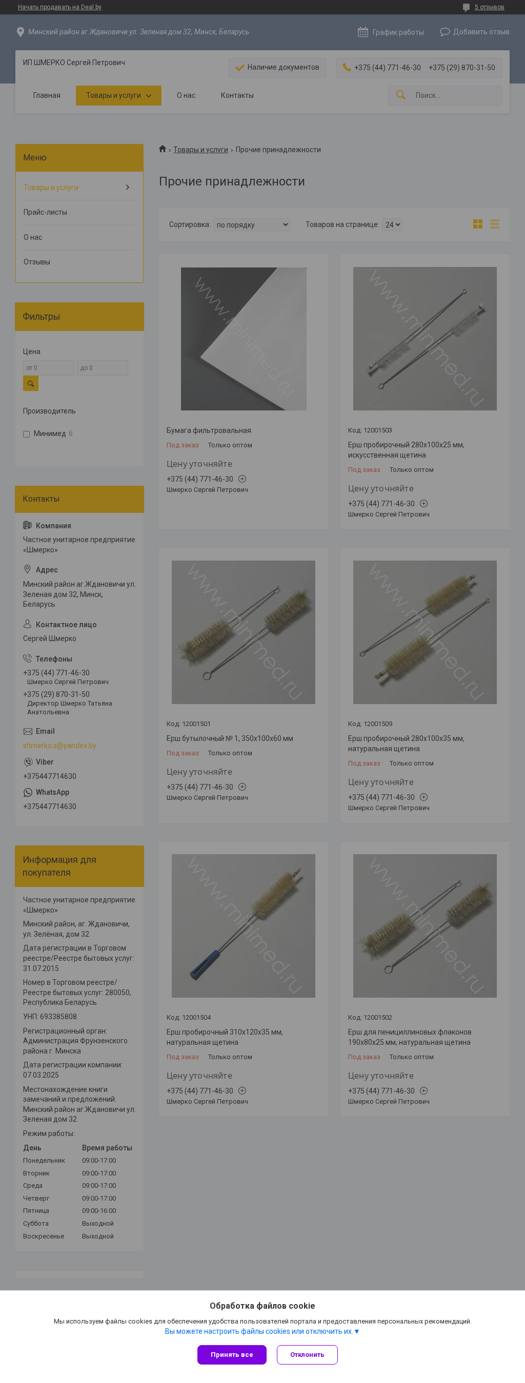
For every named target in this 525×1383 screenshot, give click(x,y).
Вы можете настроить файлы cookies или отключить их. (259, 1331)
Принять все (232, 1354)
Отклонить (307, 1354)
